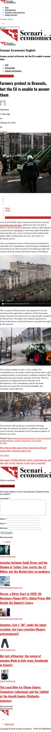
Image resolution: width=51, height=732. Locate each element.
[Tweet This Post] (28, 199)
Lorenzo (3, 131)
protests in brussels (32, 441)
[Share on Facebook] (28, 197)
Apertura (17, 438)
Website (3, 528)
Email (3, 523)
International (10, 10)
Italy (7, 7)
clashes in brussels (36, 438)
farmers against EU (15, 441)
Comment (5, 498)
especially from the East (11, 225)
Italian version (11, 15)
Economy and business (15, 12)
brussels (24, 438)
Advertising (9, 724)
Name (3, 519)
